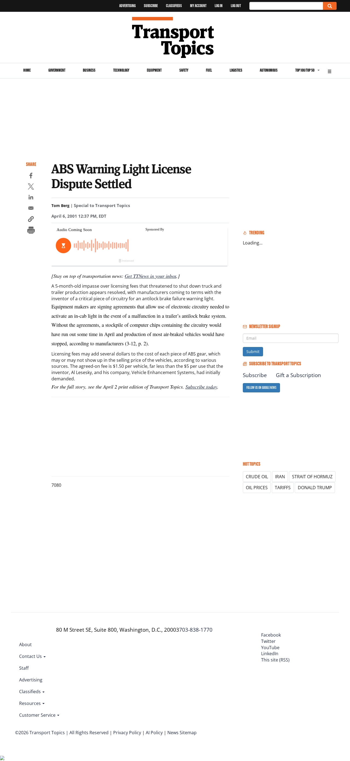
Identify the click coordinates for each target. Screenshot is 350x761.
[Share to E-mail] (31, 209)
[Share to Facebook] (31, 176)
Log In (219, 5)
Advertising (127, 5)
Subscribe (151, 5)
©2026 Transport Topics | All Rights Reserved (62, 733)
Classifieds (174, 5)
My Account (198, 5)
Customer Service (38, 715)
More (329, 70)
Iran (280, 477)
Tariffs (283, 488)
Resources (30, 703)
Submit (252, 351)
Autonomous (269, 70)
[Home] (175, 37)
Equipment (154, 70)
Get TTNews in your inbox (150, 275)
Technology (121, 70)
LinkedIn (269, 654)
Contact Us (31, 656)
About (25, 645)
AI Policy (154, 733)
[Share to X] (31, 187)
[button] (31, 220)
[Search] (330, 6)
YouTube (270, 648)
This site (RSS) (275, 660)
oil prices (257, 488)
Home (27, 70)
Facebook (271, 635)
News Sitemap (182, 733)
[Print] (31, 231)
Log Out (236, 5)
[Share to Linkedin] (31, 198)
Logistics (236, 70)
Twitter (268, 641)
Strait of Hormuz (312, 477)
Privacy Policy (127, 733)
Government (56, 70)
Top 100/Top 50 (304, 70)
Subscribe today (201, 386)
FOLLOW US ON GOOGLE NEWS (261, 387)
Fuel (209, 70)
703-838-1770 (195, 629)
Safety (183, 70)
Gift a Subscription (298, 375)
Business (89, 70)
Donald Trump (315, 488)
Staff (24, 668)
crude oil (257, 477)
